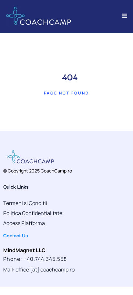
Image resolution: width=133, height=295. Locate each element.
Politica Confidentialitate (32, 213)
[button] (123, 16)
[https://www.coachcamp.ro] (38, 16)
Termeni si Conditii (25, 203)
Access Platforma (24, 223)
